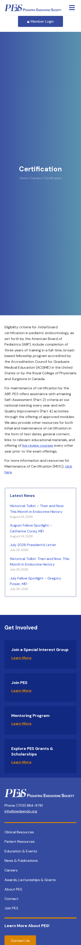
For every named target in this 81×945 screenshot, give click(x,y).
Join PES (19, 682)
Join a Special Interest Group (39, 649)
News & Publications (21, 860)
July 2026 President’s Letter (33, 544)
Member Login (42, 21)
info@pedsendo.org (20, 811)
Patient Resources (19, 841)
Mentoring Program (30, 715)
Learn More (21, 657)
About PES (13, 889)
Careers (11, 870)
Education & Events (20, 851)
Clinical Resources (19, 832)
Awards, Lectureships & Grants (30, 880)
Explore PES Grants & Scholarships (32, 751)
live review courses (37, 445)
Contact (11, 898)
